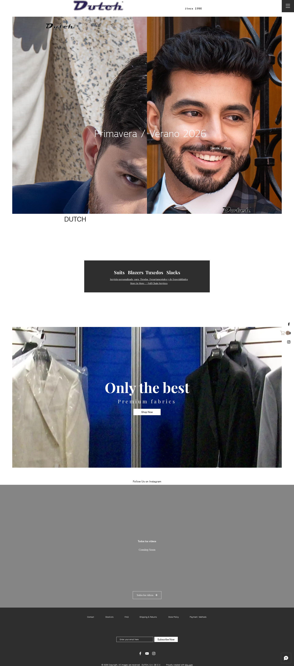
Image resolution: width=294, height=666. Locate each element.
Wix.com (189, 665)
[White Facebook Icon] (140, 653)
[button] (288, 6)
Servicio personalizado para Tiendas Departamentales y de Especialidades (149, 279)
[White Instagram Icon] (154, 653)
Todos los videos (145, 595)
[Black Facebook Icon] (289, 324)
